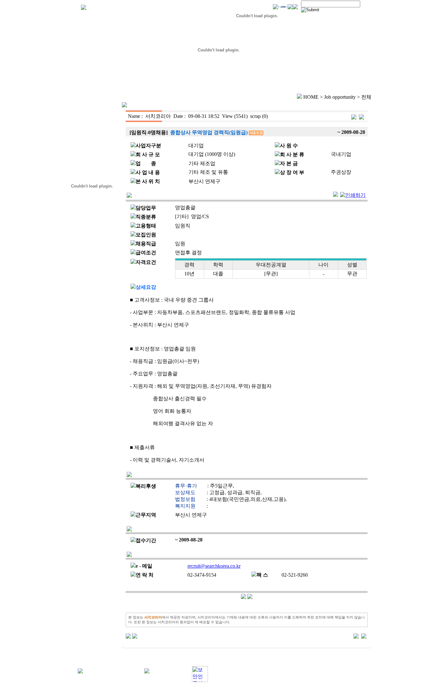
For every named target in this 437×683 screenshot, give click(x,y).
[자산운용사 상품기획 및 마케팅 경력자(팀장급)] (361, 116)
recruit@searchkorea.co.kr (214, 566)
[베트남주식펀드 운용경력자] (353, 116)
